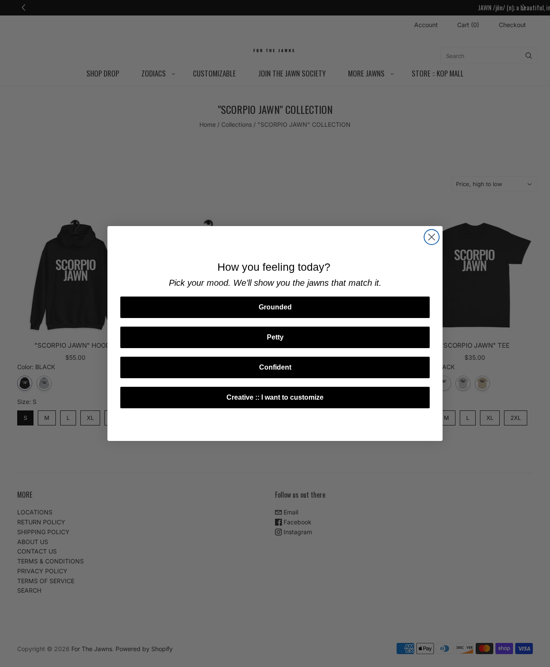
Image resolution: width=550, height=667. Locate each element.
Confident (275, 367)
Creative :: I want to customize (275, 397)
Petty (275, 337)
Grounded (275, 307)
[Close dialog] (431, 237)
